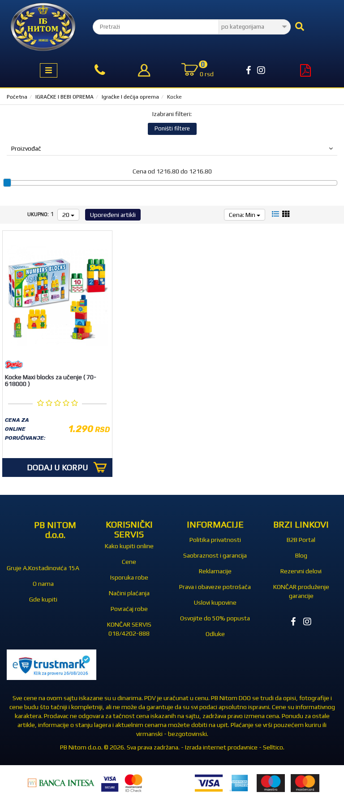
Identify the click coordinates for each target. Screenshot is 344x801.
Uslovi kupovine (215, 602)
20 (66, 214)
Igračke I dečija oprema (130, 97)
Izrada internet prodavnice (221, 747)
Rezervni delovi (301, 571)
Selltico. (273, 747)
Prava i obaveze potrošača (215, 586)
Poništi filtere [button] (172, 128)
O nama (43, 583)
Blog (301, 555)
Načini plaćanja (129, 593)
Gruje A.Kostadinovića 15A (43, 568)
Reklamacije (215, 571)
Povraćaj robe (129, 608)
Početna (17, 97)
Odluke (215, 633)
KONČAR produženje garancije (301, 591)
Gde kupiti (43, 599)
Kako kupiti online (129, 546)
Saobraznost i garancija (215, 555)
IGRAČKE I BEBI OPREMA (64, 97)
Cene (129, 561)
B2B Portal (301, 539)
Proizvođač (26, 148)
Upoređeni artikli (113, 214)
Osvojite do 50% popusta (215, 618)
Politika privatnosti (215, 539)
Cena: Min (243, 214)
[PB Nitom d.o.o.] (43, 27)
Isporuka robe (129, 577)
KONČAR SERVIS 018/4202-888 (129, 629)
